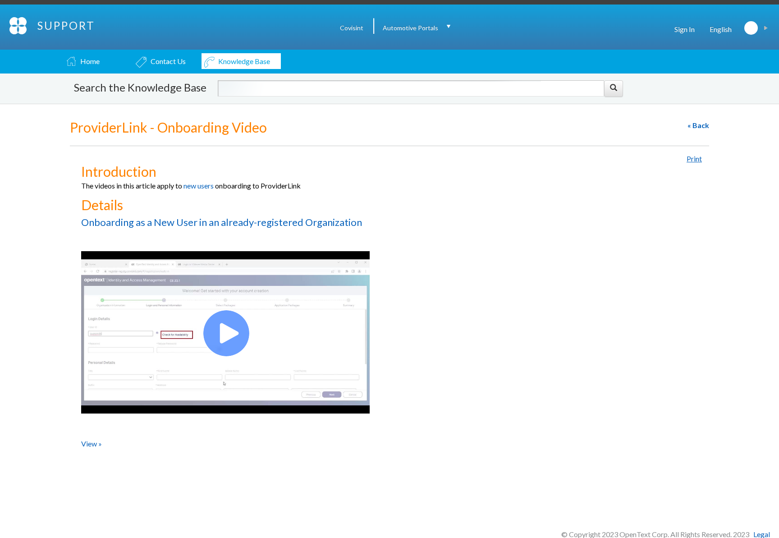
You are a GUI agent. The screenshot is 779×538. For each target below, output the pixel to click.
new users (198, 185)
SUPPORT (66, 25)
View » (91, 443)
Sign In (684, 29)
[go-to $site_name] (18, 24)
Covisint (351, 28)
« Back (698, 125)
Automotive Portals (410, 28)
